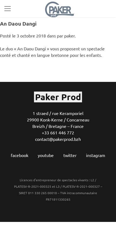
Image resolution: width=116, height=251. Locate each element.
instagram (95, 155)
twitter (70, 155)
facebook (19, 155)
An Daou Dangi (18, 23)
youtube (46, 155)
